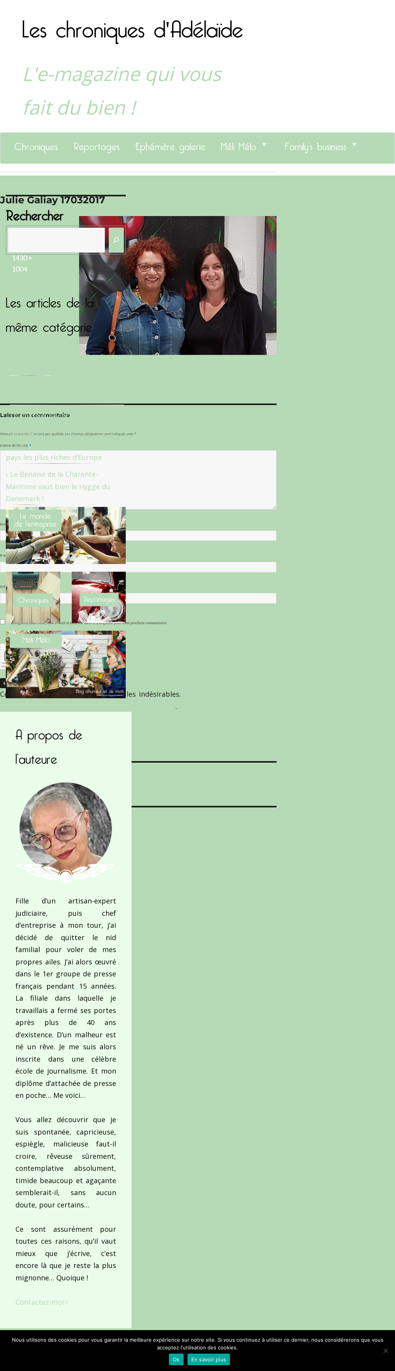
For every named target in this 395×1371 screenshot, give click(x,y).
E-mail (8, 555)
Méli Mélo (238, 144)
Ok (176, 1359)
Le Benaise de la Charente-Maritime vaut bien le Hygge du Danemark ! (58, 486)
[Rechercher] (116, 240)
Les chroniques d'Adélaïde (132, 24)
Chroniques (36, 144)
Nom (6, 524)
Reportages (96, 144)
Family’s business (315, 144)
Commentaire (15, 445)
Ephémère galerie (170, 144)
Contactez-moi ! (41, 1302)
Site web (8, 587)
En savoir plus (208, 1359)
